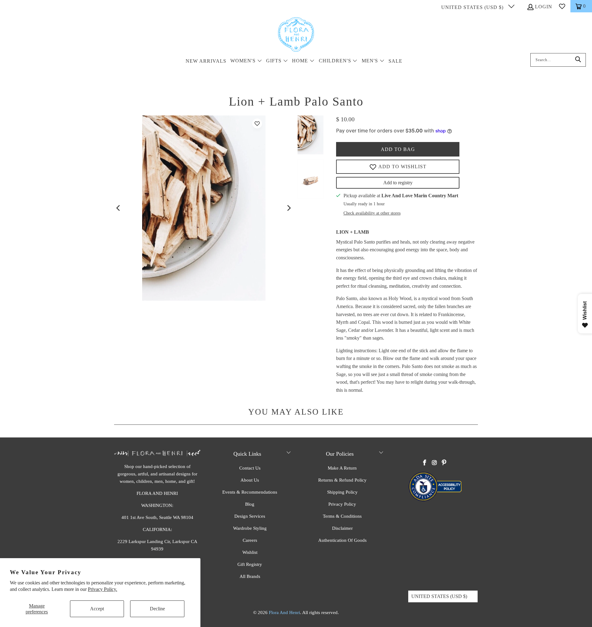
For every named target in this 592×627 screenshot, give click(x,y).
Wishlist (249, 552)
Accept (97, 608)
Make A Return (342, 468)
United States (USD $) (473, 7)
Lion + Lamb (352, 232)
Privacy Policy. (102, 589)
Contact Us (250, 468)
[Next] (289, 208)
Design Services (249, 516)
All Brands (250, 576)
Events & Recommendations (249, 492)
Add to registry (398, 182)
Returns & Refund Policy (342, 480)
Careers (250, 540)
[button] (246, 61)
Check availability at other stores (372, 213)
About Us (249, 480)
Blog (249, 504)
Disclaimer (342, 528)
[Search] (578, 60)
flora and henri (284, 612)
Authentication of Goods (342, 540)
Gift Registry (249, 564)
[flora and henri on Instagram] (434, 463)
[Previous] (119, 208)
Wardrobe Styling (250, 528)
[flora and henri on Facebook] (425, 463)
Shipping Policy (342, 492)
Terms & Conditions (342, 516)
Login (543, 6)
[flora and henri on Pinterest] (444, 463)
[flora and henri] (296, 35)
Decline (157, 608)
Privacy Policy (342, 504)
